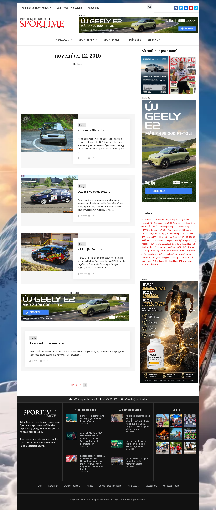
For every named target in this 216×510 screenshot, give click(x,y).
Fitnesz (89, 485)
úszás (152, 264)
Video (146, 257)
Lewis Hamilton (156, 240)
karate (151, 237)
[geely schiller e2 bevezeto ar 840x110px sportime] (138, 24)
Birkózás (179, 223)
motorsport (163, 244)
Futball (165, 230)
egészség (149, 226)
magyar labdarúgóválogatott (181, 240)
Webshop (154, 39)
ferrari (184, 226)
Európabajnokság (168, 226)
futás (178, 229)
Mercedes (148, 243)
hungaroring (161, 233)
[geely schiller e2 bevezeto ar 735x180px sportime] (75, 307)
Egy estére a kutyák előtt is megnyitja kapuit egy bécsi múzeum (92, 418)
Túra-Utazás (133, 485)
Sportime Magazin (157, 250)
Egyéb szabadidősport (110, 485)
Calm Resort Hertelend (69, 7)
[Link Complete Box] (78, 141)
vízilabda (162, 261)
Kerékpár (53, 485)
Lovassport (151, 485)
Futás (39, 485)
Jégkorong (177, 233)
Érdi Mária (176, 261)
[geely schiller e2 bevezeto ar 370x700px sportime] (169, 150)
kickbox (163, 236)
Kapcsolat (93, 7)
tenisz (158, 254)
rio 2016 (182, 247)
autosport (176, 219)
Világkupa (177, 257)
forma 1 (149, 230)
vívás (151, 261)
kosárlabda (177, 237)
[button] (149, 6)
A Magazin (62, 39)
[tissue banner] (169, 331)
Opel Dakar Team (182, 244)
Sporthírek (86, 39)
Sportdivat (111, 39)
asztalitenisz (149, 219)
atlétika (163, 219)
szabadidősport (179, 250)
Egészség (135, 39)
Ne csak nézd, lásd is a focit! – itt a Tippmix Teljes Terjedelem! (137, 444)
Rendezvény (167, 247)
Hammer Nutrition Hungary (36, 7)
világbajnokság (162, 257)
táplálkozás (172, 254)
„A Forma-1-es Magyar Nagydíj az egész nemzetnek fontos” (137, 461)
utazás (185, 254)
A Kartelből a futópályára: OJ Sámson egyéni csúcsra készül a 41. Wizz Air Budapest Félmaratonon (92, 438)
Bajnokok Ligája (163, 223)
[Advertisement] (78, 86)
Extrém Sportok (71, 485)
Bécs (191, 223)
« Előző (73, 385)
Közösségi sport (171, 485)
